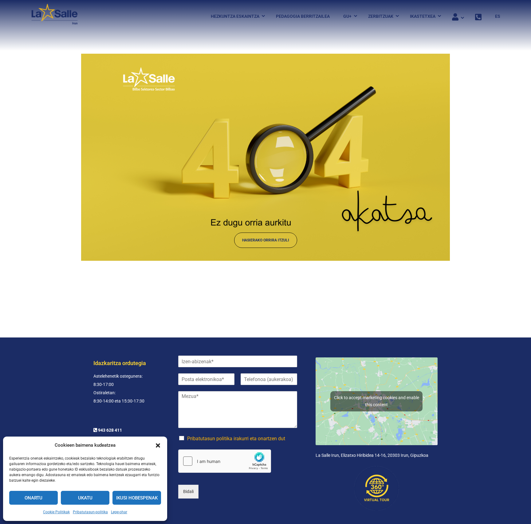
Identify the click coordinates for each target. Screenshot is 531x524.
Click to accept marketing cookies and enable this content (376, 401)
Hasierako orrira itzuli (265, 240)
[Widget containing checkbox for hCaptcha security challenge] (224, 461)
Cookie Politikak (56, 512)
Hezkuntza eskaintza (235, 16)
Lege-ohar (119, 512)
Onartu (33, 498)
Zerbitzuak (380, 16)
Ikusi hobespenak (137, 498)
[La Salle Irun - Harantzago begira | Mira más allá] (54, 16)
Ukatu (85, 498)
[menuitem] (494, 16)
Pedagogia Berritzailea (303, 16)
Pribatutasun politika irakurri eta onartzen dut (236, 438)
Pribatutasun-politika (90, 512)
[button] (158, 445)
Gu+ (347, 16)
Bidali (188, 491)
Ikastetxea (422, 16)
